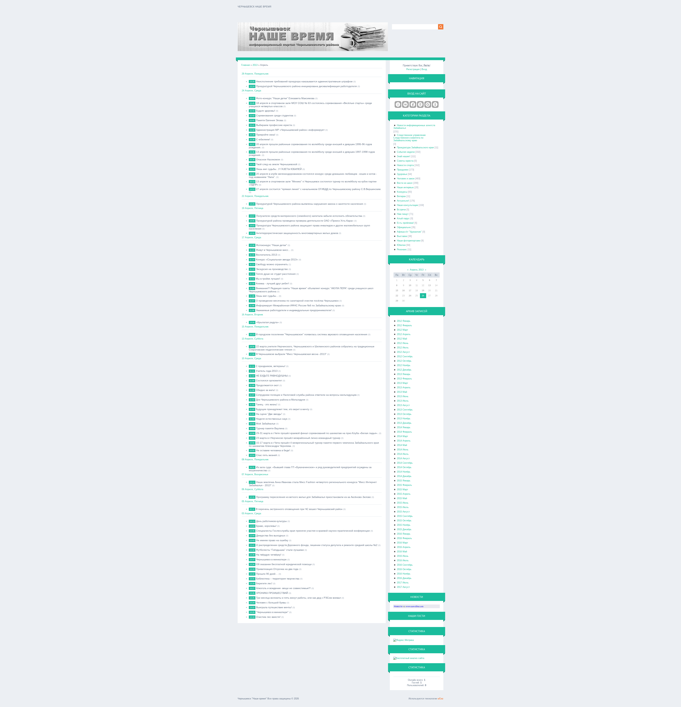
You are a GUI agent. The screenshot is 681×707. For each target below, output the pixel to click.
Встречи (401, 209)
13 (429, 285)
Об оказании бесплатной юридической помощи (284, 564)
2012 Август (403, 352)
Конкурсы (402, 191)
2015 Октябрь (404, 520)
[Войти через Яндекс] (420, 104)
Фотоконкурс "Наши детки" (271, 245)
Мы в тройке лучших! (268, 278)
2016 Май (402, 551)
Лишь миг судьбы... (267, 295)
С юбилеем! (263, 139)
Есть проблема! (405, 223)
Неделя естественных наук (271, 418)
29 (397, 301)
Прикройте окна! (265, 134)
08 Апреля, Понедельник (255, 459)
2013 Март (402, 383)
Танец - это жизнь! (266, 404)
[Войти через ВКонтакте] (405, 104)
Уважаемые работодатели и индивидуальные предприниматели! (294, 310)
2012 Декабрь (404, 369)
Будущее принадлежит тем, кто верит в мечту (282, 409)
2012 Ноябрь (403, 365)
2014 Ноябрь (403, 471)
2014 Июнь (402, 449)
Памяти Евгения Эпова (269, 120)
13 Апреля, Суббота (252, 338)
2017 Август (403, 587)
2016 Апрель (404, 547)
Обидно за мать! (265, 390)
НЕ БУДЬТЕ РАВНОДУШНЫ (272, 375)
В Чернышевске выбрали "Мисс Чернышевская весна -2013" (291, 354)
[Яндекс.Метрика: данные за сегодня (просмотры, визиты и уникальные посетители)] (403, 640)
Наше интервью (405, 187)
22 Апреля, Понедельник (255, 196)
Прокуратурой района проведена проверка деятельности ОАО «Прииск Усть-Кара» (304, 220)
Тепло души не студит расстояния (276, 273)
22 (397, 295)
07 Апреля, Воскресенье (255, 474)
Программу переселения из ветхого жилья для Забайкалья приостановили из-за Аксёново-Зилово (313, 497)
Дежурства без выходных (270, 535)
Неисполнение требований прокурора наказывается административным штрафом (304, 81)
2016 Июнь (402, 556)
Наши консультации (407, 205)
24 (410, 295)
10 (410, 285)
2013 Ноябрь (403, 418)
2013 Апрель (404, 387)
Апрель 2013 (416, 269)
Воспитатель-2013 (266, 254)
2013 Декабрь (404, 423)
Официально (404, 227)
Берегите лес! (264, 583)
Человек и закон (405, 178)
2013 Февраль (404, 378)
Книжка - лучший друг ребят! (272, 283)
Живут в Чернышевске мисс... (273, 249)
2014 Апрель (404, 440)
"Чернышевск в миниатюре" (272, 612)
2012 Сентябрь (405, 356)
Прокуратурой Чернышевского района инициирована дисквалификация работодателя (306, 86)
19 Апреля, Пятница (252, 208)
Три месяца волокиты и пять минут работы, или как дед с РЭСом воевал (298, 597)
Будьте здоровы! (265, 110)
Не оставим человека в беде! (273, 450)
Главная (245, 65)
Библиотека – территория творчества (277, 578)
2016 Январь (403, 533)
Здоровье (402, 174)
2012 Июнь (402, 343)
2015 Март (402, 489)
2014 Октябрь (404, 467)
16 (403, 290)
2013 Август (403, 405)
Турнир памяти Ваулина (270, 428)
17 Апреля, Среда (251, 237)
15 (397, 290)
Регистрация (413, 69)
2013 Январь (403, 374)
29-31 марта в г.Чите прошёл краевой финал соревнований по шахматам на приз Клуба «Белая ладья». (317, 433)
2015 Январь (403, 480)
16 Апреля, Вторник (252, 314)
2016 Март (402, 542)
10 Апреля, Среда (251, 358)
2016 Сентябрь (405, 565)
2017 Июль (403, 582)
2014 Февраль (404, 431)
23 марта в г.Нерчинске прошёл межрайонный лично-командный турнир (298, 438)
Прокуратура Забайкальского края (415, 147)
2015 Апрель (404, 494)
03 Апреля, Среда (251, 513)
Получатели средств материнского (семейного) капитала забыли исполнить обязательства (309, 215)
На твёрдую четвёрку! (268, 554)
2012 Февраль (404, 325)
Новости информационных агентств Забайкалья (414, 126)
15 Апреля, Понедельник (255, 326)
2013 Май (402, 392)
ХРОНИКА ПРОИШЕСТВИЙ (272, 593)
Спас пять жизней (266, 455)
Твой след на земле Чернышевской (276, 164)
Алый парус (403, 218)
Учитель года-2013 (267, 370)
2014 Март (402, 436)
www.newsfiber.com (414, 606)
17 (410, 290)
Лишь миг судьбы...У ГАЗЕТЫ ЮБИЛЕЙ (279, 169)
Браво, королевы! (266, 525)
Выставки (402, 236)
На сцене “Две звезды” (269, 414)
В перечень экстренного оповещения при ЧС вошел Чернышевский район (299, 509)
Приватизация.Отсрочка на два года (277, 569)
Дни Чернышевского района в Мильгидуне (280, 399)
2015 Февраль (404, 485)
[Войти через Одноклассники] (435, 104)
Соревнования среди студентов (274, 115)
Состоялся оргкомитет (269, 380)
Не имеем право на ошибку (272, 540)
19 (423, 290)
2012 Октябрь (404, 361)
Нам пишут (403, 214)
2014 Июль (403, 454)
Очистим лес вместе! (268, 616)
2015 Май (402, 498)
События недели (406, 152)
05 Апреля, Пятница (252, 501)
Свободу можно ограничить (272, 264)
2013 (255, 65)
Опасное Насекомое (268, 159)
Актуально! (403, 200)
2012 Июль (403, 347)
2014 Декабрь (404, 476)
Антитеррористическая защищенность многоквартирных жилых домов (297, 233)
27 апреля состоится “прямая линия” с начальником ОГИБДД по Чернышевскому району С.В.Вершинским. (318, 189)
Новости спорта (405, 165)
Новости (398, 606)
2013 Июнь (402, 396)
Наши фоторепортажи (408, 240)
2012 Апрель (404, 334)
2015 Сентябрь (405, 516)
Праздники (402, 169)
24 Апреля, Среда (251, 90)
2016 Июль (403, 560)
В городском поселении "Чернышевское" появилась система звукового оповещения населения (311, 334)
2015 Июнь (402, 502)
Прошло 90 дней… (267, 573)
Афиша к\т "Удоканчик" (409, 231)
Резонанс (402, 249)
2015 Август (403, 511)
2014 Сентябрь (405, 463)
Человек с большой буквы (271, 602)
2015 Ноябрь (403, 525)
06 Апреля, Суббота (252, 489)
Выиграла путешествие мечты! (274, 607)
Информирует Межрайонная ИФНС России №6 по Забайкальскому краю (298, 305)
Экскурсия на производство (272, 269)
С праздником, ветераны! (270, 366)
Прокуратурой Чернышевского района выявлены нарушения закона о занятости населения (309, 203)
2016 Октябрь (404, 569)
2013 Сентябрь (405, 409)
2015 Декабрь (404, 529)
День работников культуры (271, 521)
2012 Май (402, 338)
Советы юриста (405, 160)
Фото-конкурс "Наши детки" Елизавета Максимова (285, 98)
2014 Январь (403, 427)
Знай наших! (403, 156)
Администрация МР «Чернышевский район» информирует (290, 129)
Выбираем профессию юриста (274, 125)
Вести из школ (405, 183)
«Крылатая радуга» (267, 322)
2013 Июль (403, 400)
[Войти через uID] (398, 104)
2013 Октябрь (404, 414)
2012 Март (402, 329)
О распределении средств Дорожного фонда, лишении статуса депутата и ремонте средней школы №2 (316, 545)
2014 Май (402, 445)
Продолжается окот (267, 385)
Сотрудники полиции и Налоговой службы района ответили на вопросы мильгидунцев (306, 394)
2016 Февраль (404, 538)
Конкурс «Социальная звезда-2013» (277, 259)
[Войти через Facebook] (412, 104)
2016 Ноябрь (403, 573)
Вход (424, 69)
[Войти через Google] (427, 104)
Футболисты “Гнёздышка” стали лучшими (280, 549)
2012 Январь (403, 321)
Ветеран (401, 196)
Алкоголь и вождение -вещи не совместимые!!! (283, 588)
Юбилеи (401, 245)
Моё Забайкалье (265, 423)
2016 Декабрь (404, 578)
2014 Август (403, 458)
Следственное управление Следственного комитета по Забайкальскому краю (409, 138)
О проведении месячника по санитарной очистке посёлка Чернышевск (297, 300)
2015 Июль (403, 507)
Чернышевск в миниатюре (271, 559)
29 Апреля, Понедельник (255, 73)
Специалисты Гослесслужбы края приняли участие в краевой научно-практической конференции (313, 530)
